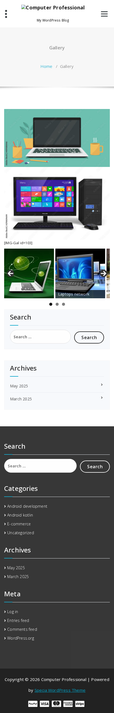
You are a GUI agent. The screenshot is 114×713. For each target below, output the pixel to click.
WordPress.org (20, 638)
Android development (27, 506)
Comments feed (22, 629)
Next (103, 273)
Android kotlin (20, 515)
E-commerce (19, 523)
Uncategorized (20, 532)
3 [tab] (63, 304)
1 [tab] (50, 304)
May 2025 (19, 386)
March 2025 (21, 398)
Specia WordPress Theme (60, 690)
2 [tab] (57, 304)
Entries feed (18, 620)
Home (46, 66)
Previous (10, 273)
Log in (12, 611)
